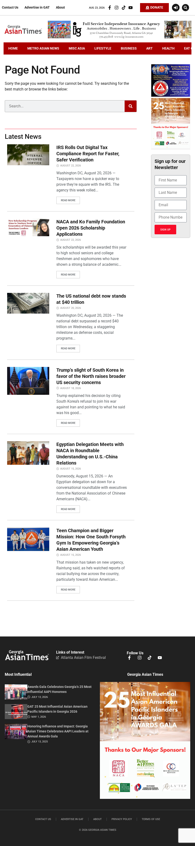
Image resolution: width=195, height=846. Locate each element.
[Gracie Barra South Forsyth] (170, 95)
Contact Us (10, 7)
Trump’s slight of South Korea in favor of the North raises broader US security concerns (91, 376)
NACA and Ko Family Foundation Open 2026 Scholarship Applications (90, 228)
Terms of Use (151, 819)
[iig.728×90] (119, 37)
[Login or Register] (176, 7)
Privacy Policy (122, 819)
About (60, 7)
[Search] (130, 106)
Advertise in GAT (37, 7)
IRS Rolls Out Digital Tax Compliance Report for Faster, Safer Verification (87, 154)
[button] (185, 7)
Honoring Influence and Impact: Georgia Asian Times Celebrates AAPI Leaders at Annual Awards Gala (57, 731)
